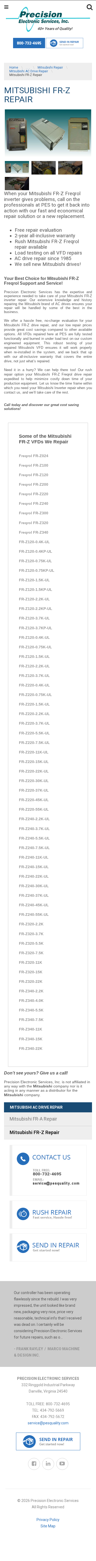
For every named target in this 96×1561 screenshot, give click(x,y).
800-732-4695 (29, 43)
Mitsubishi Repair (50, 67)
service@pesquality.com (48, 1423)
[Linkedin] (48, 1464)
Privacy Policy (48, 1520)
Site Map (48, 1526)
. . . (28, 67)
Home (13, 67)
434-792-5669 (52, 1410)
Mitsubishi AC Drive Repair (28, 71)
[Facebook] (34, 1464)
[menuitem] (48, 1119)
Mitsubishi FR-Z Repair (34, 1132)
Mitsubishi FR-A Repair (33, 1119)
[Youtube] (62, 1464)
